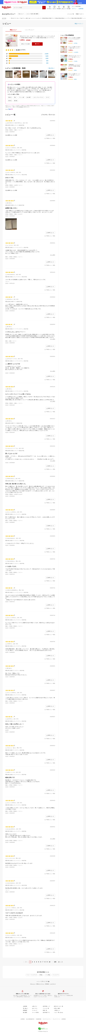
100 (55, 962)
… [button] (8, 18)
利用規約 (21, 106)
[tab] (13, 29)
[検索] (44, 7)
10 (49, 962)
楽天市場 (4, 18)
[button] (54, 7)
